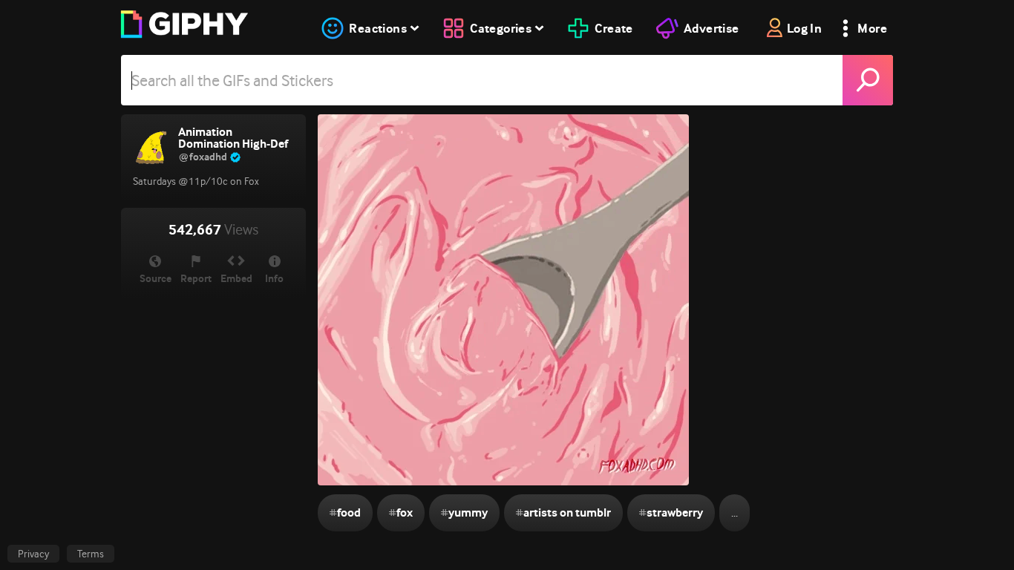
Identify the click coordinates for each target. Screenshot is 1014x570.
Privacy (33, 554)
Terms (90, 554)
